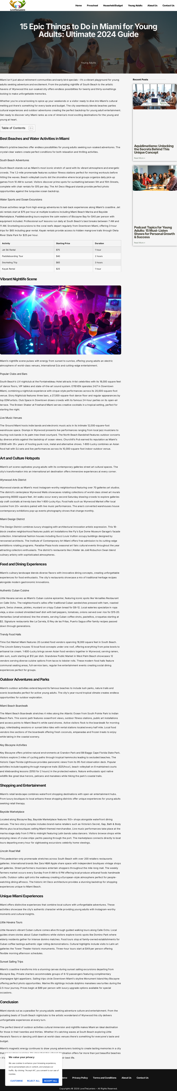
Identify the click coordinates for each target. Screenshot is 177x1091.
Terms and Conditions (104, 1077)
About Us (152, 5)
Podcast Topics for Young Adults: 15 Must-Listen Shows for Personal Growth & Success (154, 232)
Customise (16, 1080)
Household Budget (113, 5)
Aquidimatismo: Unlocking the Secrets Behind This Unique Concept (154, 149)
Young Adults (135, 5)
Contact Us (168, 5)
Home (78, 5)
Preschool (92, 5)
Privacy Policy (80, 1077)
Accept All (50, 1080)
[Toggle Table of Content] (30, 128)
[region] (33, 1069)
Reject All (33, 1080)
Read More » (139, 158)
